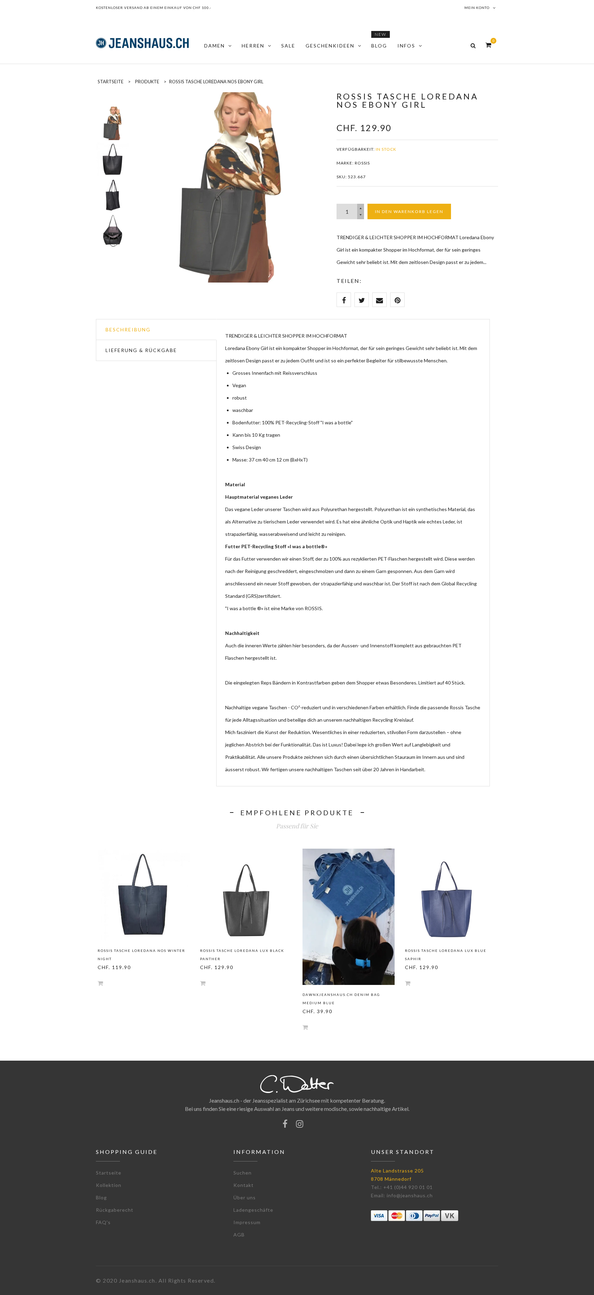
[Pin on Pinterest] (397, 300)
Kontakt (243, 1185)
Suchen (242, 1173)
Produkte (147, 81)
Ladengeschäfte (253, 1210)
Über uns (244, 1197)
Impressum (247, 1222)
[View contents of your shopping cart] (488, 45)
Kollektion (108, 1185)
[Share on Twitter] (361, 300)
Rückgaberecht (114, 1210)
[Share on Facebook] (344, 300)
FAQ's (103, 1222)
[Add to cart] (100, 983)
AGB (239, 1235)
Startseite (108, 1173)
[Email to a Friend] (379, 300)
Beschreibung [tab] (128, 329)
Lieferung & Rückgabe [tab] (141, 350)
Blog (101, 1197)
